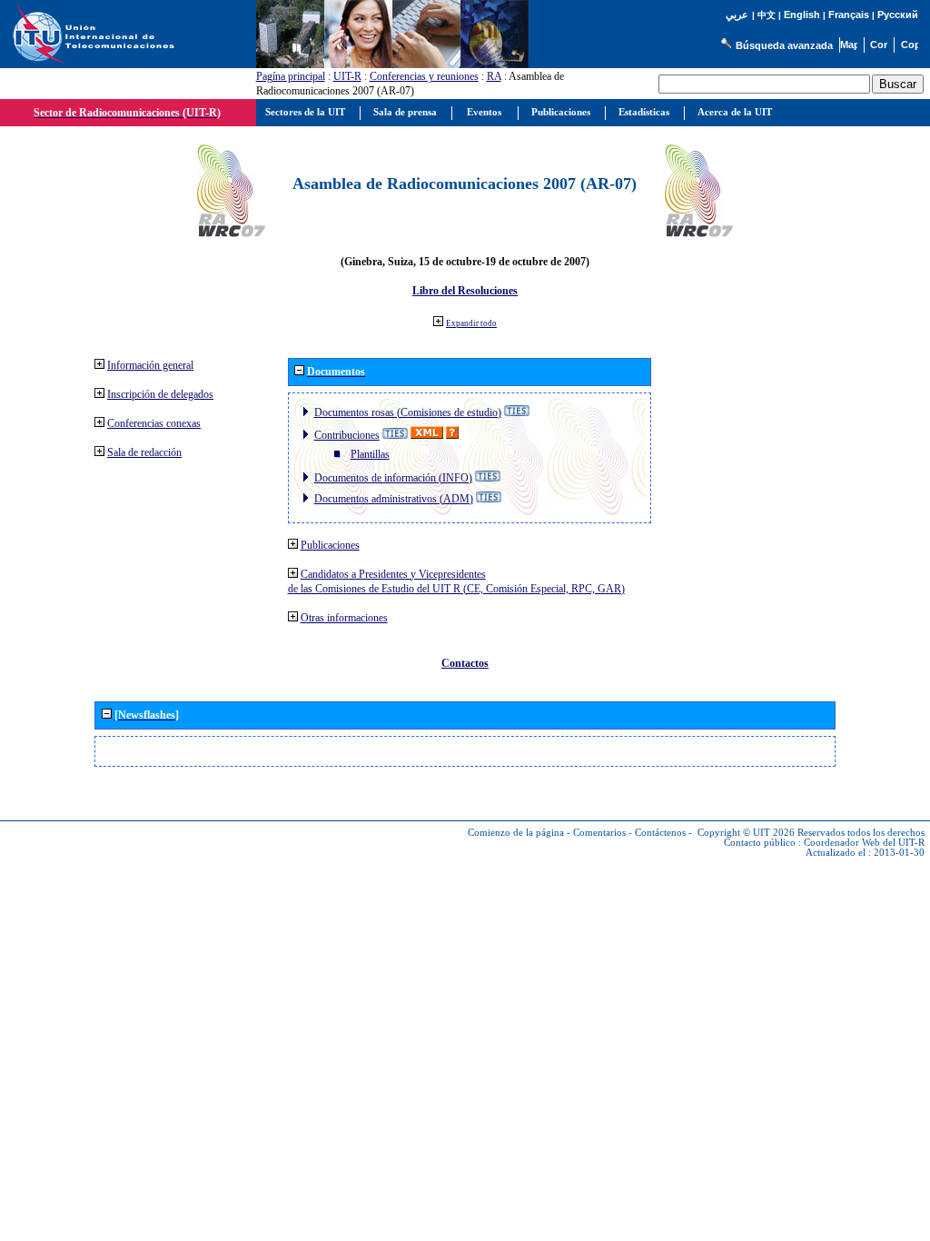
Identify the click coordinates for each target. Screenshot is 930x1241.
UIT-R (347, 76)
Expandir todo (471, 323)
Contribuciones (347, 435)
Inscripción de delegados (160, 394)
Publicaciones (330, 545)
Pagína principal (290, 76)
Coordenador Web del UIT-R (864, 843)
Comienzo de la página (516, 833)
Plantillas (370, 454)
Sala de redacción (144, 452)
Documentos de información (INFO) (393, 478)
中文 (766, 15)
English (802, 14)
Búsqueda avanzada (784, 45)
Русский (897, 14)
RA (494, 76)
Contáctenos (660, 833)
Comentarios (599, 833)
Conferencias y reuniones (424, 76)
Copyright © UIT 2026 (746, 833)
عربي (737, 15)
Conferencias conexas (154, 423)
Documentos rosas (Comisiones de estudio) (407, 412)
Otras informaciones (344, 617)
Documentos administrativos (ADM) (393, 498)
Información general (150, 365)
